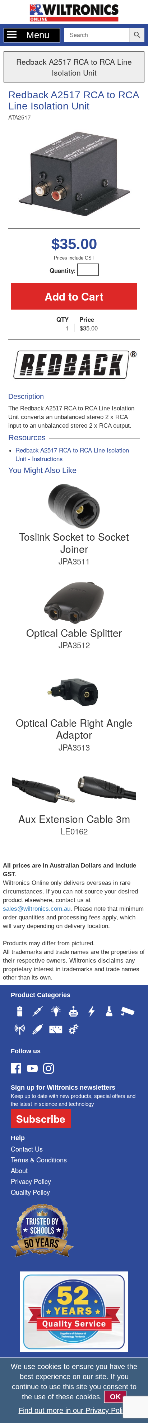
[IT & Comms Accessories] (20, 1030)
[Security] (128, 1012)
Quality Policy (30, 1192)
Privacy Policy (31, 1181)
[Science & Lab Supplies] (110, 1012)
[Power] (20, 1012)
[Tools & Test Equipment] (56, 1030)
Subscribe (40, 1118)
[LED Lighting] (56, 1012)
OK (115, 1397)
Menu (37, 35)
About (19, 1170)
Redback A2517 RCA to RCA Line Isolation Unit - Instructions (72, 454)
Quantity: (63, 270)
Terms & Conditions (39, 1159)
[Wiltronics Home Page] (74, 11)
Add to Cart (74, 296)
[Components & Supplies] (38, 1012)
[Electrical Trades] (92, 1012)
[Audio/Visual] (38, 1030)
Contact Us (27, 1148)
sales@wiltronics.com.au (36, 908)
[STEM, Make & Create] (74, 1012)
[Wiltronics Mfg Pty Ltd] (74, 1030)
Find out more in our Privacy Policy (74, 1410)
